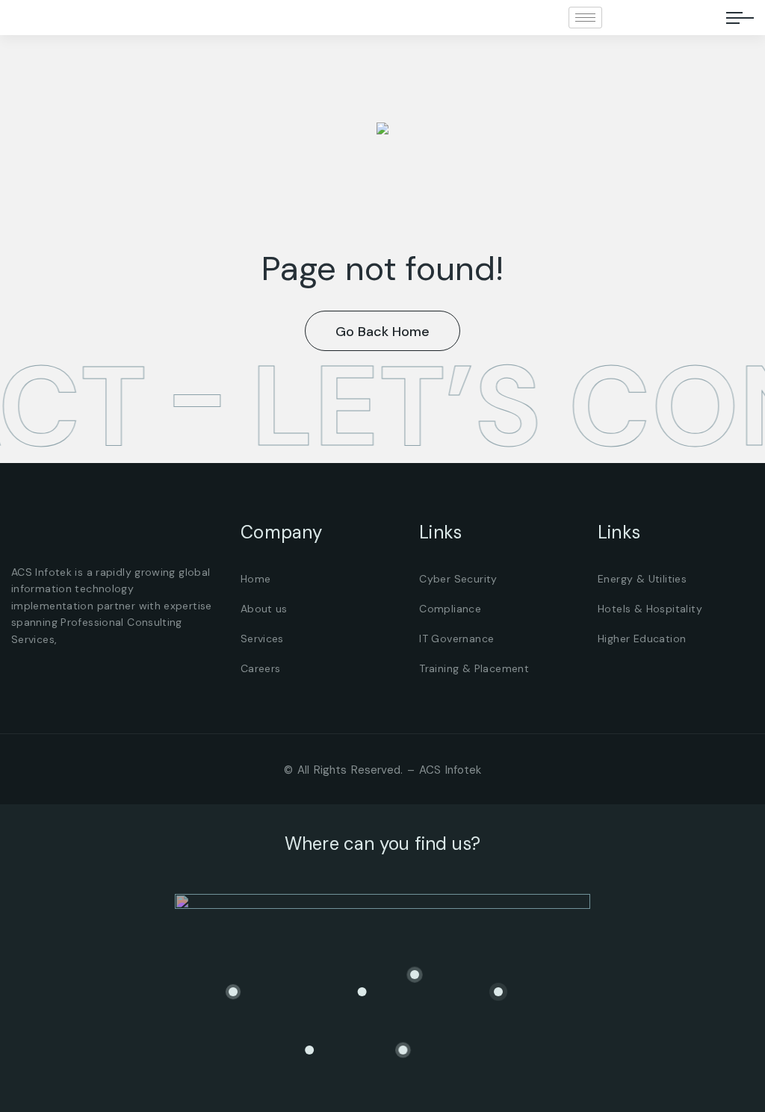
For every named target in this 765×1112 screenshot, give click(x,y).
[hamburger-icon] (585, 17)
